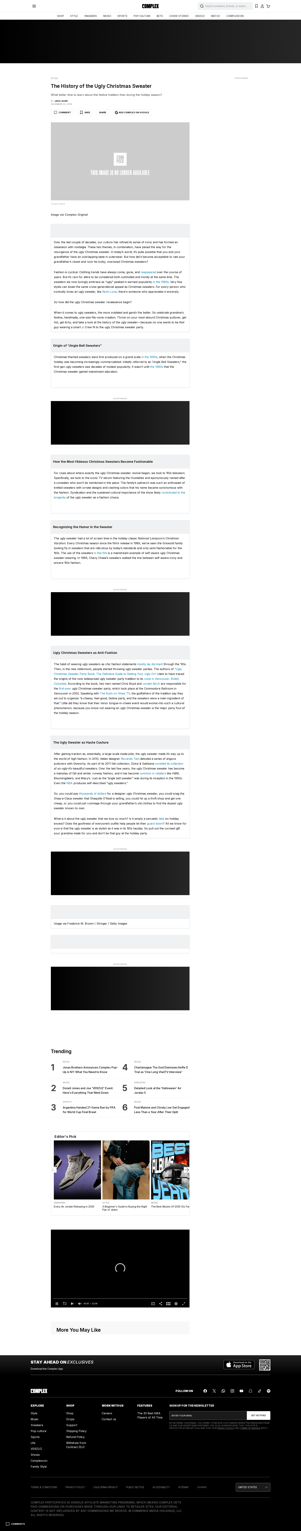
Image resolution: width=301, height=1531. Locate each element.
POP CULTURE (142, 15)
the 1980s (156, 366)
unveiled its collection (169, 763)
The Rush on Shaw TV (115, 693)
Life (33, 1443)
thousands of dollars (92, 793)
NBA (69, 783)
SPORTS (122, 15)
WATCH (215, 15)
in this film (100, 553)
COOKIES (202, 1487)
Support (71, 1425)
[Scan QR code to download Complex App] (264, 1365)
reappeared (148, 272)
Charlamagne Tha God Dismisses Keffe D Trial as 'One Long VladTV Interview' (161, 1070)
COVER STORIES (179, 15)
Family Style (39, 1466)
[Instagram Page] (232, 1391)
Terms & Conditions (44, 1487)
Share (102, 112)
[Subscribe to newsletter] (258, 1415)
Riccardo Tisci (130, 758)
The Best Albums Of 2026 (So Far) (171, 1206)
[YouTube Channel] (241, 1391)
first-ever (65, 688)
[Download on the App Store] (238, 1365)
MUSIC (107, 15)
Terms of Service (250, 1428)
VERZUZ (200, 15)
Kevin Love (109, 291)
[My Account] (262, 6)
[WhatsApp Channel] (223, 1391)
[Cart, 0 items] (268, 6)
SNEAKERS (90, 15)
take (161, 818)
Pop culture (38, 1431)
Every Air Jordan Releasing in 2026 (74, 1206)
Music (66, 1062)
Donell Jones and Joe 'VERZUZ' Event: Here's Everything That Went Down (88, 1090)
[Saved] (256, 6)
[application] (120, 1269)
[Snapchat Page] (250, 1391)
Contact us (109, 1419)
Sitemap (183, 1487)
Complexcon (39, 1460)
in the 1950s (149, 357)
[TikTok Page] (259, 1391)
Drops (70, 1419)
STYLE (74, 15)
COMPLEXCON (235, 15)
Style (54, 78)
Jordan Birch (151, 683)
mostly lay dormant (150, 664)
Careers (107, 1413)
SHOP (60, 15)
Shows (35, 1454)
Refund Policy (75, 1437)
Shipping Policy (76, 1431)
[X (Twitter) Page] (214, 1391)
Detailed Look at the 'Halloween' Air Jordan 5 (157, 1090)
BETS (160, 15)
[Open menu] (34, 6)
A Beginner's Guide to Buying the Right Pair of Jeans (124, 1208)
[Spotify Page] (268, 1391)
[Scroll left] (54, 1170)
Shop (69, 1413)
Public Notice (135, 1487)
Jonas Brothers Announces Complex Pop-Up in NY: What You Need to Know (90, 1070)
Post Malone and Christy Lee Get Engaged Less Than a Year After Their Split (162, 1110)
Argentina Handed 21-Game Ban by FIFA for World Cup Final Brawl (89, 1110)
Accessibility (161, 1487)
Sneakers (139, 1082)
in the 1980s (161, 282)
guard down (155, 823)
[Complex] (150, 6)
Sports (67, 1102)
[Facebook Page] (205, 1391)
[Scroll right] (186, 1170)
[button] (120, 1268)
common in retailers (153, 773)
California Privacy (105, 1487)
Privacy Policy (225, 1428)
